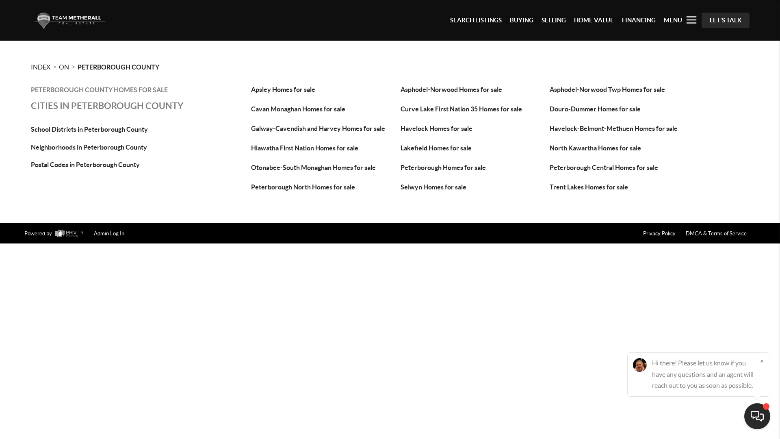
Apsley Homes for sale (283, 89)
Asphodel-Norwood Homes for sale (451, 89)
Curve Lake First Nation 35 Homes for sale (461, 109)
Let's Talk (725, 20)
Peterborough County (118, 67)
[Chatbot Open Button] (757, 416)
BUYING (521, 20)
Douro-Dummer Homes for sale (595, 109)
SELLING (554, 20)
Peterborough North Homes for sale (303, 187)
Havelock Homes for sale (436, 128)
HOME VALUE (594, 20)
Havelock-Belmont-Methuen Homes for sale (614, 128)
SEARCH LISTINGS (476, 20)
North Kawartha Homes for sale (595, 148)
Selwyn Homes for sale (433, 187)
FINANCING (639, 20)
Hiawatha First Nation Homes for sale (304, 148)
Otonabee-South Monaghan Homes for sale (313, 167)
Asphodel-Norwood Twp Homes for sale (607, 89)
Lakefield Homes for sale (436, 148)
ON (64, 67)
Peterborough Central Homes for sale (604, 167)
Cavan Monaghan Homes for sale (298, 109)
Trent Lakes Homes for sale (589, 187)
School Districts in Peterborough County (89, 129)
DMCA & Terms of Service (716, 233)
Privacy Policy (659, 233)
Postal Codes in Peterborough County (85, 164)
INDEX (40, 67)
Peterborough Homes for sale (443, 167)
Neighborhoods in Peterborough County (89, 147)
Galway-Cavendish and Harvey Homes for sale (318, 128)
